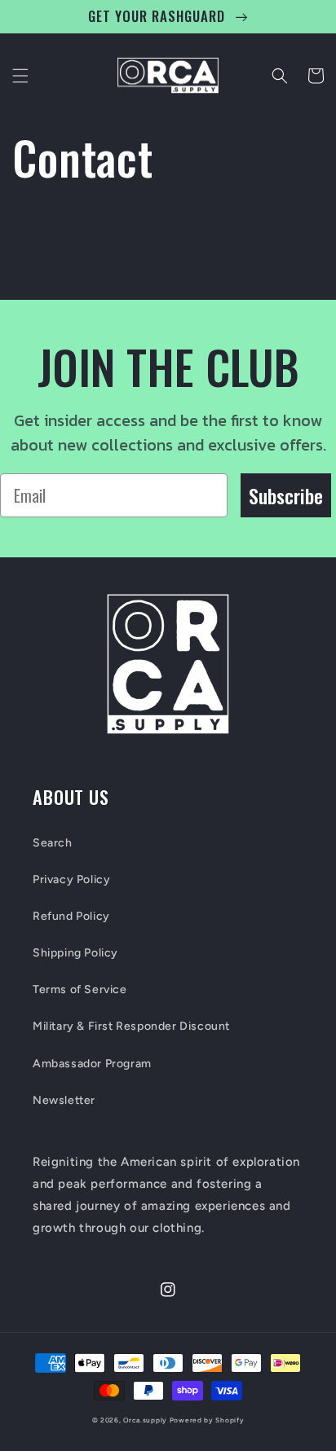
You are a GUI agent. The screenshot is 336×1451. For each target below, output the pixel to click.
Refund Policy (71, 916)
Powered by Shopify (207, 1420)
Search (53, 843)
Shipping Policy (75, 953)
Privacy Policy (71, 879)
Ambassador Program (92, 1064)
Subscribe (286, 495)
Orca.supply (145, 1420)
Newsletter (64, 1100)
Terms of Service (80, 989)
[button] (20, 76)
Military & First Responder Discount (131, 1026)
